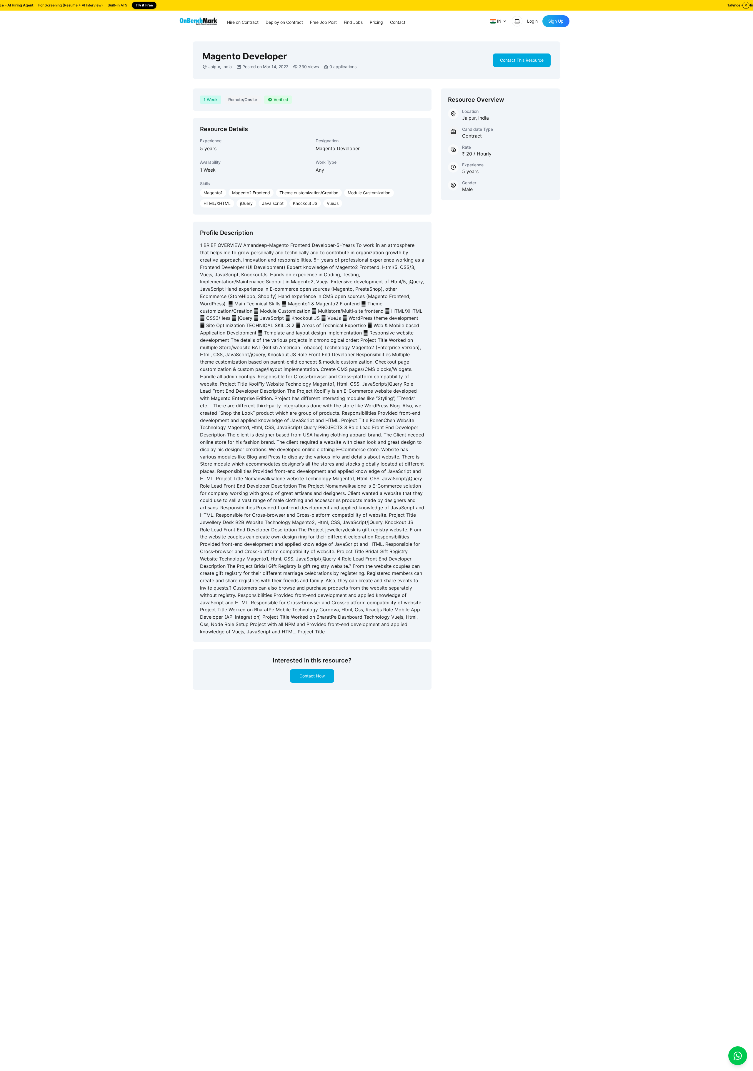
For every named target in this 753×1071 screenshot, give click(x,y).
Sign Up (556, 21)
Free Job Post (323, 22)
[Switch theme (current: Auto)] (517, 21)
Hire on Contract (243, 22)
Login (532, 21)
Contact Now (312, 675)
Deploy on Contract (284, 22)
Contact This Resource (522, 60)
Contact (397, 22)
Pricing (376, 22)
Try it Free (144, 5)
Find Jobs (353, 22)
